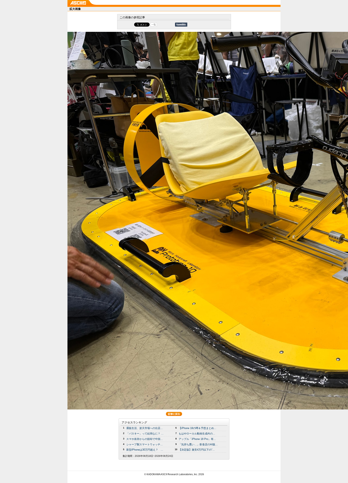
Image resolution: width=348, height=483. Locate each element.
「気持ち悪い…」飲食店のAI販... (198, 444)
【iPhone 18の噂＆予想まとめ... (197, 428)
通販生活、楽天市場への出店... (144, 428)
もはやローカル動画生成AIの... (197, 433)
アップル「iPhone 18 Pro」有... (197, 439)
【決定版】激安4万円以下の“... (197, 449)
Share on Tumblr (181, 25)
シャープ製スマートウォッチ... (144, 444)
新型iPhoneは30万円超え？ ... (144, 449)
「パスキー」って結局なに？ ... (145, 433)
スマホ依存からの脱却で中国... (144, 439)
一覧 (153, 24)
